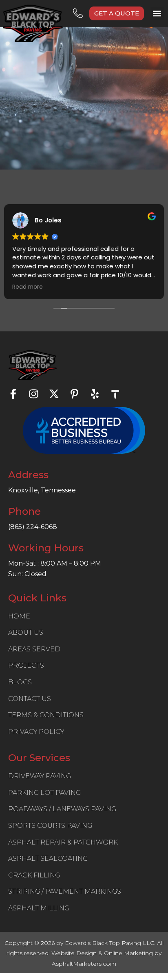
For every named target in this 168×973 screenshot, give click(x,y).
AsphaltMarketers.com (84, 963)
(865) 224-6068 (32, 527)
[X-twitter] (54, 394)
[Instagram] (34, 394)
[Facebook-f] (13, 394)
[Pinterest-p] (74, 394)
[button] (157, 13)
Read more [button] (27, 287)
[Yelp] (95, 394)
